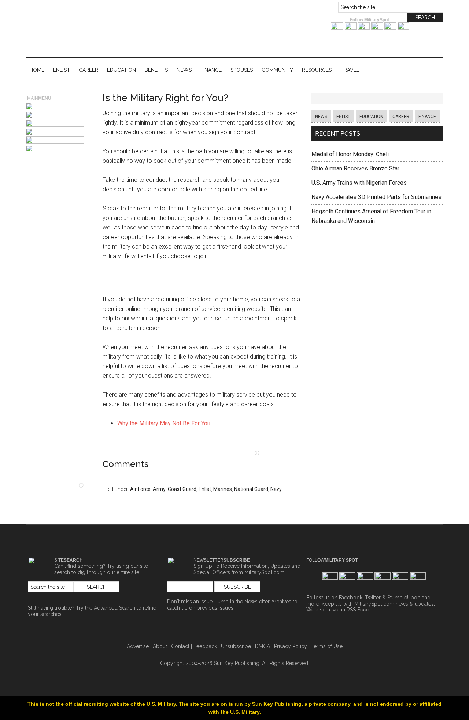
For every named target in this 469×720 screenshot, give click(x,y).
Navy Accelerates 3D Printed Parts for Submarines (376, 197)
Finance (427, 116)
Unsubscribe (236, 646)
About (160, 646)
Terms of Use (327, 646)
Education (371, 116)
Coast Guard (182, 489)
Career (400, 116)
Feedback (205, 646)
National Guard (251, 489)
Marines (222, 489)
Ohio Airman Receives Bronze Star (355, 168)
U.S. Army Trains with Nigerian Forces (359, 182)
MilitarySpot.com (99, 9)
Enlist (205, 489)
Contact (180, 646)
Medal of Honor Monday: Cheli (350, 154)
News (321, 116)
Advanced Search (114, 608)
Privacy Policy (290, 646)
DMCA (262, 646)
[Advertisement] (201, 280)
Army (159, 489)
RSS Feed (358, 610)
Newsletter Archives (267, 602)
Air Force (140, 489)
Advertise (138, 646)
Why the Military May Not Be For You (163, 423)
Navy (276, 489)
